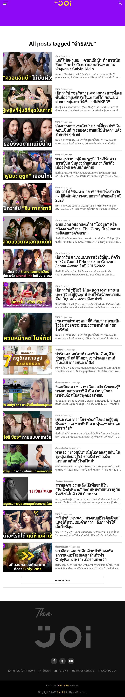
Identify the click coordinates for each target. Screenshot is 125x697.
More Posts (62, 580)
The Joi (61, 692)
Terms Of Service (83, 670)
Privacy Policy (107, 670)
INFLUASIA (63, 685)
